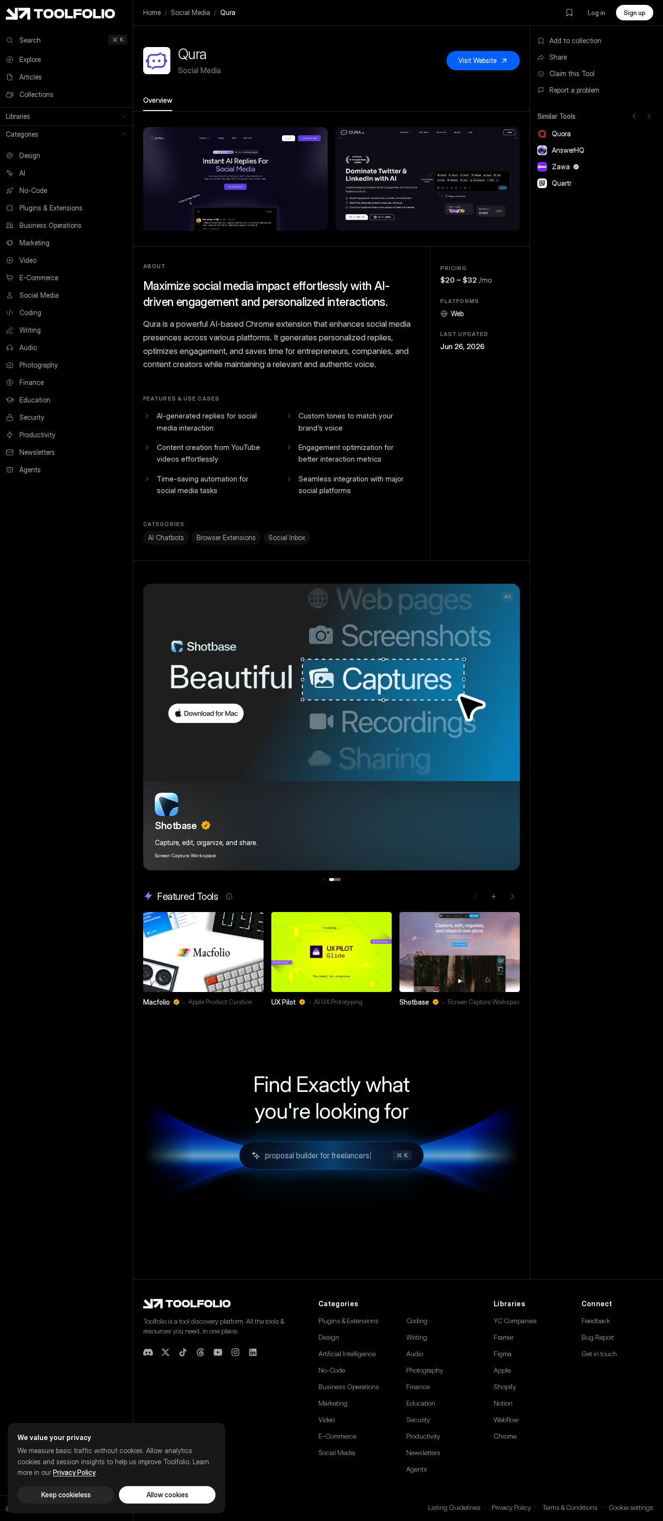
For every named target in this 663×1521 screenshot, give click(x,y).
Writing (416, 1337)
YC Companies (515, 1320)
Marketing (333, 1403)
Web (457, 313)
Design (328, 1337)
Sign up (635, 12)
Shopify (505, 1386)
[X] (165, 1352)
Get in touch (599, 1353)
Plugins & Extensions (348, 1320)
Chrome (505, 1436)
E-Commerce (337, 1436)
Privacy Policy (511, 1507)
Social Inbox (286, 537)
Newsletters (423, 1452)
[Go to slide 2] (335, 879)
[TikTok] (183, 1352)
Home (152, 12)
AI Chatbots (166, 537)
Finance (418, 1386)
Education (420, 1403)
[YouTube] (218, 1352)
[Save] (243, 1002)
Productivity (423, 1436)
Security (418, 1419)
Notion (503, 1403)
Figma (503, 1353)
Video (326, 1419)
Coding (417, 1320)
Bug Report (597, 1337)
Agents (416, 1469)
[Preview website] (254, 922)
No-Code (331, 1370)
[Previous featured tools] (475, 896)
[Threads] (200, 1352)
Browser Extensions (226, 537)
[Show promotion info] (229, 896)
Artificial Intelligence (347, 1353)
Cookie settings (631, 1507)
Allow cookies (167, 1494)
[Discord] (148, 1352)
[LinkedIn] (253, 1352)
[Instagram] (235, 1352)
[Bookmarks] (569, 12)
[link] (203, 962)
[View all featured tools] (493, 896)
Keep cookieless (66, 1494)
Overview (157, 100)
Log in (596, 12)
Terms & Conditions (569, 1507)
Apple (502, 1370)
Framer (504, 1337)
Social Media (190, 12)
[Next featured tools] (512, 896)
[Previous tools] (634, 116)
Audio (414, 1353)
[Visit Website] (257, 1001)
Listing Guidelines (454, 1507)
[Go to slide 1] (323, 879)
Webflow (506, 1419)
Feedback (595, 1320)
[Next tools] (649, 116)
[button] (235, 179)
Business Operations (348, 1386)
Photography (424, 1370)
